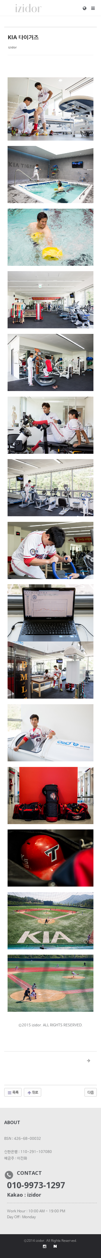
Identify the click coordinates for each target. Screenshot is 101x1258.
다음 (91, 1092)
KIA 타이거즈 (23, 37)
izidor (12, 47)
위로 (34, 1092)
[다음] (88, 1061)
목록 (15, 1092)
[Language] (87, 8)
